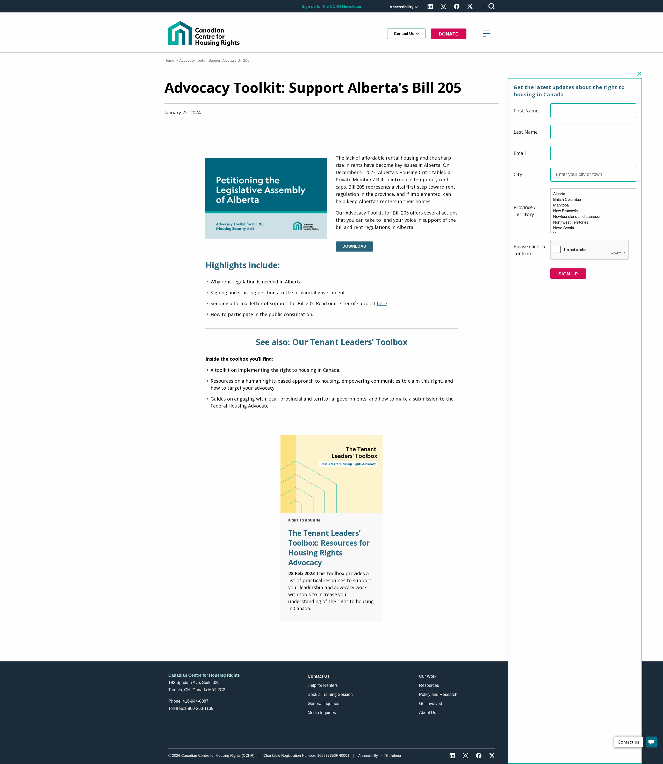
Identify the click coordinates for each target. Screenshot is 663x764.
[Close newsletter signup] (639, 74)
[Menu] (486, 33)
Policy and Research (438, 694)
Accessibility (401, 7)
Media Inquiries (322, 712)
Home (169, 60)
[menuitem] (403, 6)
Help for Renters (323, 685)
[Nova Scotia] (593, 228)
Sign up (568, 273)
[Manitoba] (593, 205)
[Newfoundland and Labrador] (593, 216)
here (382, 303)
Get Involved (430, 703)
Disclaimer (392, 755)
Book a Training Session (330, 694)
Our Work (427, 676)
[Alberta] (593, 193)
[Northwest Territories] (593, 222)
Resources (429, 685)
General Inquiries (323, 703)
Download (354, 246)
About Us (427, 712)
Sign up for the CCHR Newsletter (332, 6)
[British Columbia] (593, 199)
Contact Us (404, 33)
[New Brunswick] (593, 210)
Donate (448, 34)
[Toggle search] (491, 6)
